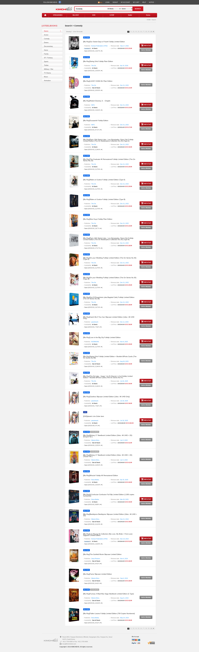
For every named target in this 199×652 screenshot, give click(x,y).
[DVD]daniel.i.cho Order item (93, 416)
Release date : (120, 46)
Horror (46, 50)
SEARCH (138, 9)
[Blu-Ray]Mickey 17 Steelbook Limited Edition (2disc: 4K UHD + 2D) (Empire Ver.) (107, 436)
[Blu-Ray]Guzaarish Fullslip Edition (95, 120)
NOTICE (151, 2)
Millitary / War (48, 69)
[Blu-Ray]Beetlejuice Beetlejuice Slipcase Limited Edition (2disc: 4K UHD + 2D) (110, 515)
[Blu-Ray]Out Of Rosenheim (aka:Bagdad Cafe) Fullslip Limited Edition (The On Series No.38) (108, 298)
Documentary (48, 46)
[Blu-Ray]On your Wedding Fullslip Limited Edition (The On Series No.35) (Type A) (109, 258)
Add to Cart (147, 45)
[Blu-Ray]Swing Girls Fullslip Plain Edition (98, 61)
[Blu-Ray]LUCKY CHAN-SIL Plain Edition (97, 81)
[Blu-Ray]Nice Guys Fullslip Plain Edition (97, 219)
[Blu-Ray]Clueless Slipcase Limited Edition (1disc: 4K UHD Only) (106, 396)
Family (46, 54)
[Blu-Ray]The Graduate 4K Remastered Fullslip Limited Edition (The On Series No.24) (109, 160)
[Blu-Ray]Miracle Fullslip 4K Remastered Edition (100, 475)
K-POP (112, 15)
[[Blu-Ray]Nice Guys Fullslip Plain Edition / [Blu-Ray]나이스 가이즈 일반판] (74, 220)
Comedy (47, 39)
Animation (47, 80)
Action (46, 35)
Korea (148, 15)
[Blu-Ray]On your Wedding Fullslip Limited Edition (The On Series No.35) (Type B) (109, 278)
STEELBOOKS (57, 15)
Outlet (130, 15)
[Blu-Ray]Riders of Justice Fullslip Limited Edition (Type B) (104, 199)
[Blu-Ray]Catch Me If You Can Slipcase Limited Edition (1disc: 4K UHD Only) (108, 317)
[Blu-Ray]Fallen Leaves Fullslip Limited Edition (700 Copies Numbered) (109, 613)
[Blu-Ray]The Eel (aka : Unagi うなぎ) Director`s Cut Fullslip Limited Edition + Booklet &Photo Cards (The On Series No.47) (108, 376)
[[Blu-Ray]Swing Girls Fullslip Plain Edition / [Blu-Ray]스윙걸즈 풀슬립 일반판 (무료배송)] (74, 62)
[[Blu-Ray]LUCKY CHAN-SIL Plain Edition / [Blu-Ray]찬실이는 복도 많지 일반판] (74, 82)
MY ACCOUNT (125, 2)
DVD (93, 15)
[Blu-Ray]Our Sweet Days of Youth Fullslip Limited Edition (104, 42)
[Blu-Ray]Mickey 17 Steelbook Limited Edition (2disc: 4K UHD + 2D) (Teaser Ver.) (107, 455)
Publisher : (96, 46)
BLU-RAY (76, 15)
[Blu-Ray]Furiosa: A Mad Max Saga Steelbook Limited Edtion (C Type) (108, 594)
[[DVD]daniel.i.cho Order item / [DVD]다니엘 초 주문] (74, 417)
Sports (46, 61)
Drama (46, 42)
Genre (46, 31)
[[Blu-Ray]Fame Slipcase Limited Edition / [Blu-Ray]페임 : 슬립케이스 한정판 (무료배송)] (74, 575)
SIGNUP (115, 2)
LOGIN (107, 2)
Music (46, 77)
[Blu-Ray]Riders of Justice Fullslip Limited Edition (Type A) (104, 180)
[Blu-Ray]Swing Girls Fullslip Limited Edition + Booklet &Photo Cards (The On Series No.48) (109, 357)
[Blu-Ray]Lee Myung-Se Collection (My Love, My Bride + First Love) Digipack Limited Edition (107, 534)
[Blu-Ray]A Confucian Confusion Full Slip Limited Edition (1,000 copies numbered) (108, 495)
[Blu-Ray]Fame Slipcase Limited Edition (97, 574)
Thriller (46, 65)
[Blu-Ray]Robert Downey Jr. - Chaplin (96, 101)
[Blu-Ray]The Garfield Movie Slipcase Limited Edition (102, 554)
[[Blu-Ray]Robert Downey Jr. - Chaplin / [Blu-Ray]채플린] (74, 102)
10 (151, 31)
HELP (144, 2)
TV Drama (47, 73)
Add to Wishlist (146, 50)
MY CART (136, 2)
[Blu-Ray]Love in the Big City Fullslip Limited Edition (102, 337)
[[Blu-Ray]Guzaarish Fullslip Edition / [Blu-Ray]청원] (74, 122)
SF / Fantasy (48, 58)
